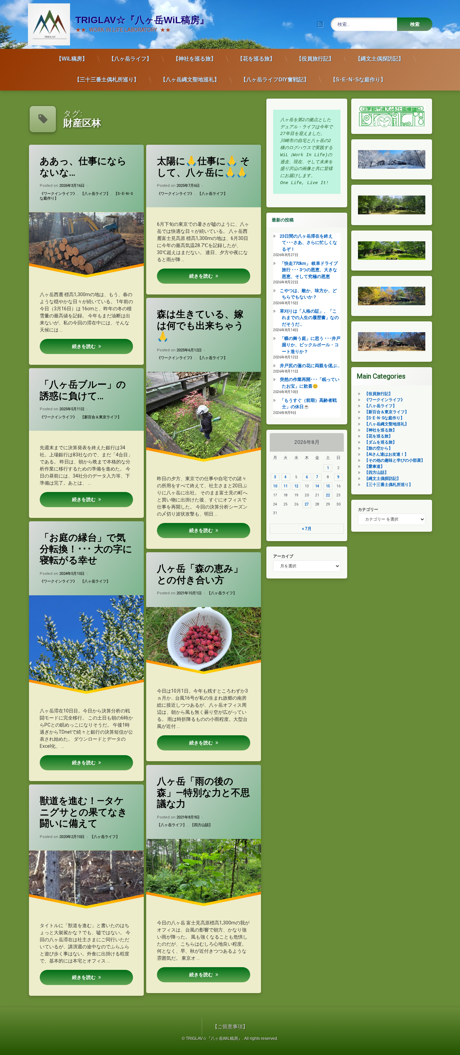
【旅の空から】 (378, 448)
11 (286, 486)
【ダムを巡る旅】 (380, 442)
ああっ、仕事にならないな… (83, 166)
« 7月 (306, 528)
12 (296, 486)
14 (317, 486)
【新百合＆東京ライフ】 (100, 417)
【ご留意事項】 (230, 1027)
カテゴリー (368, 509)
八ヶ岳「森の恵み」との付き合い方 (200, 574)
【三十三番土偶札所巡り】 (106, 79)
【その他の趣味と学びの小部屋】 (394, 460)
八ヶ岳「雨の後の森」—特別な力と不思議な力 (203, 792)
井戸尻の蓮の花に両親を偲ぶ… (310, 365)
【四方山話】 (201, 825)
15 (328, 486)
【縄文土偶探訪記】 (379, 59)
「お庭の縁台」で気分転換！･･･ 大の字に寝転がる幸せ (86, 549)
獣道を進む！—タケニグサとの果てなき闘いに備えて (83, 812)
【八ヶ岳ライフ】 (130, 59)
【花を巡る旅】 (256, 59)
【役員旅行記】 (315, 59)
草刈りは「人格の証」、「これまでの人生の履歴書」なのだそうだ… (309, 318)
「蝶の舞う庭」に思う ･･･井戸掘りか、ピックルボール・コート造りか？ (310, 345)
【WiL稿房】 (72, 59)
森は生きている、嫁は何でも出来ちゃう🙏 (200, 325)
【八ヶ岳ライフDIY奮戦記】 (275, 79)
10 (275, 486)
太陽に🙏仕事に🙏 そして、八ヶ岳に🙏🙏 (203, 166)
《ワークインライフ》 (58, 193)
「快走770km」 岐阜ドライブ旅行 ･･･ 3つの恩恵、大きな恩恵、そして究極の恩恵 (309, 270)
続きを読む (84, 346)
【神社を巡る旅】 (194, 59)
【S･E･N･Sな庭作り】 (358, 79)
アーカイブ (283, 556)
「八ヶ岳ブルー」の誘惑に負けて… (83, 390)
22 (328, 495)
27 (307, 504)
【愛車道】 (374, 466)
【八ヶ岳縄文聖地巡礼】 (190, 79)
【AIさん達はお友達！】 (386, 454)
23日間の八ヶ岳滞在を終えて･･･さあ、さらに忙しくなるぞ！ (308, 243)
